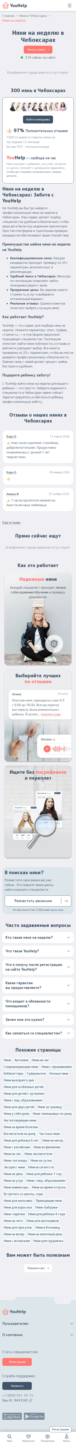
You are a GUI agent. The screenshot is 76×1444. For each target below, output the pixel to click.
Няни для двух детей (19, 1107)
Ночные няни (58, 1073)
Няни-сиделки (14, 1214)
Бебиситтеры (13, 1073)
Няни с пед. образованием (23, 1100)
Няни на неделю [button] (14, 20)
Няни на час (40, 1060)
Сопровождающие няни (21, 1067)
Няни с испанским (17, 1241)
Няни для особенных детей (23, 1087)
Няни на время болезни (21, 1127)
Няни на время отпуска (49, 1187)
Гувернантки (36, 1073)
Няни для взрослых (18, 1207)
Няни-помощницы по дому (52, 1113)
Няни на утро (13, 1180)
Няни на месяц (52, 1140)
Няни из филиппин (47, 1147)
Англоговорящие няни (20, 1120)
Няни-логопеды (15, 1160)
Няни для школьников (43, 1221)
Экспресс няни (14, 1167)
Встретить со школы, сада (23, 1194)
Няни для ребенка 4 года (46, 1214)
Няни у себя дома (16, 1113)
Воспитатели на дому (20, 1134)
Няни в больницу (47, 1227)
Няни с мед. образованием (46, 1180)
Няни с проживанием (57, 1067)
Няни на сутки (41, 1160)
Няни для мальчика (18, 1200)
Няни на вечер (14, 1234)
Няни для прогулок (18, 1227)
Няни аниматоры (16, 1187)
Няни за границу (50, 1107)
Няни (7, 1060)
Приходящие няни (49, 1200)
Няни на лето (13, 1221)
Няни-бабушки (46, 1207)
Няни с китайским (17, 1147)
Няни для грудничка (48, 1241)
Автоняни (21, 1060)
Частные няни (49, 1134)
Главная (8, 16)
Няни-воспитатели (38, 1154)
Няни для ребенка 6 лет (21, 1140)
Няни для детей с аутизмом (24, 1093)
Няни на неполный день (45, 1234)
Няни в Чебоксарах (33, 16)
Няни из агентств (41, 1167)
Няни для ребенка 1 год (43, 1174)
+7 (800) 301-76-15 (17, 1395)
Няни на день (13, 1174)
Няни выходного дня (19, 1080)
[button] (38, 937)
